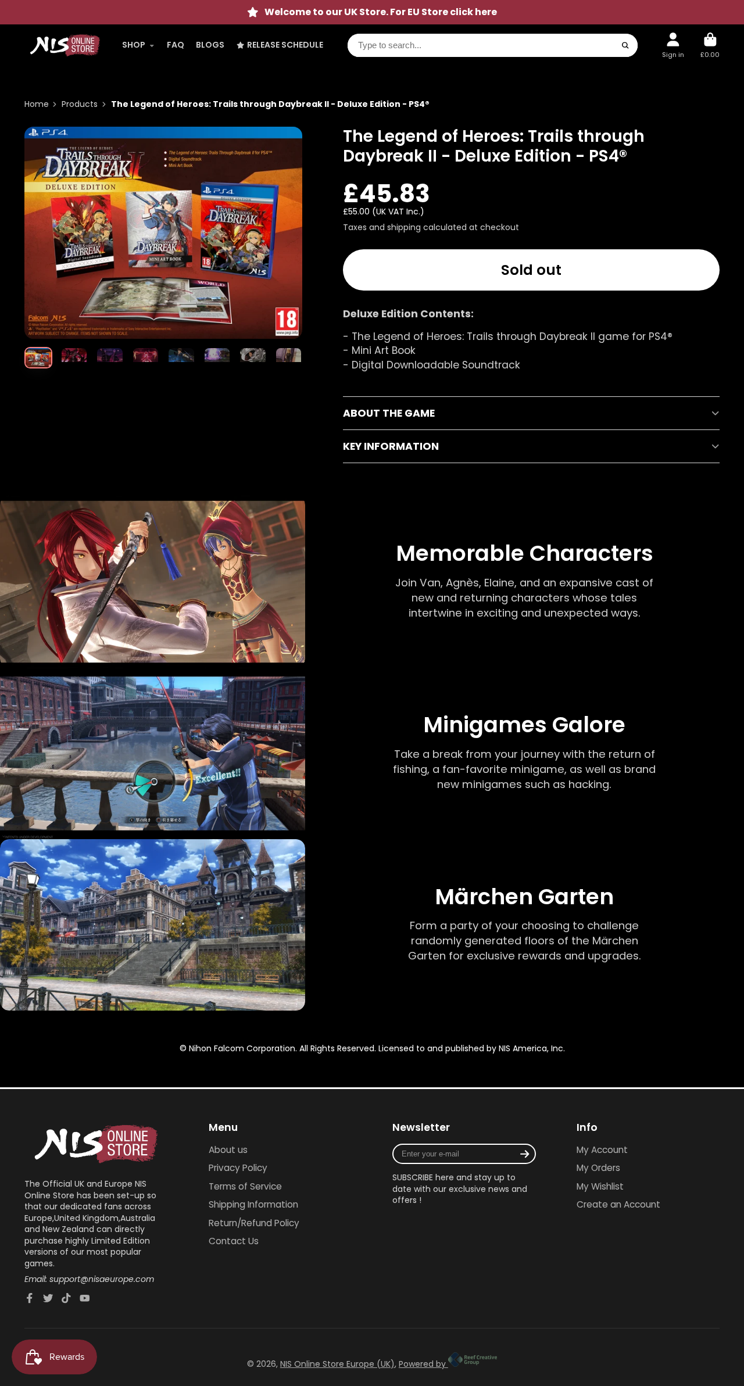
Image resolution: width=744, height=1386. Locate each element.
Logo (65, 45)
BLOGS (210, 45)
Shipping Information (253, 1204)
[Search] (625, 45)
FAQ (175, 45)
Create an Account (618, 1204)
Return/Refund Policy (254, 1223)
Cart (710, 45)
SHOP (133, 45)
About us (228, 1150)
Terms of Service (245, 1186)
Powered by (423, 1364)
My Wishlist (600, 1186)
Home (36, 104)
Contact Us (234, 1241)
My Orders (598, 1168)
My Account (602, 1150)
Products (80, 104)
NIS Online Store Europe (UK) (337, 1364)
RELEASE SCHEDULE (285, 45)
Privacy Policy (238, 1168)
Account (673, 45)
